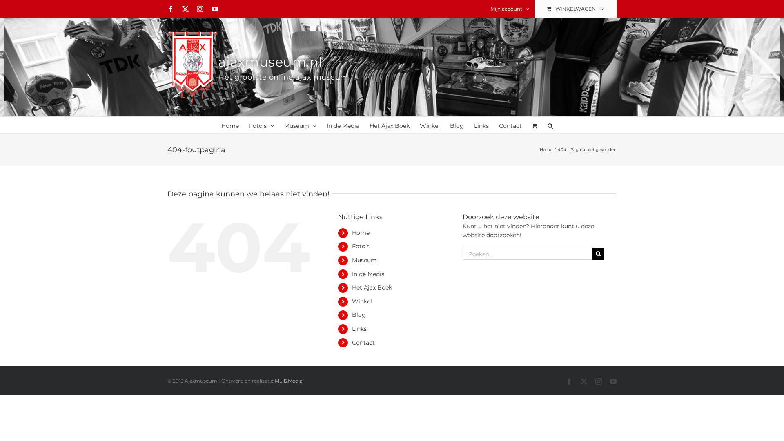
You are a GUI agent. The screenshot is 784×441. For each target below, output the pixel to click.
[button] (550, 125)
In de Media (368, 274)
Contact (363, 342)
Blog (359, 314)
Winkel (362, 301)
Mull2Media (289, 381)
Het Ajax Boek (372, 287)
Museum (364, 260)
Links (359, 328)
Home (361, 232)
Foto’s (361, 246)
